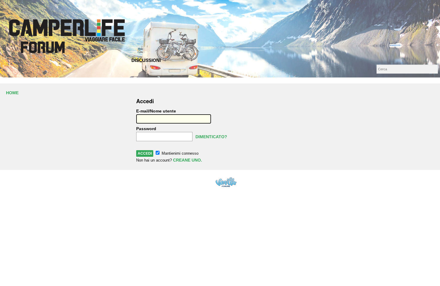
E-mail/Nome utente (156, 111)
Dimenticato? (211, 136)
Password (146, 128)
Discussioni (146, 60)
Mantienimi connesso (179, 153)
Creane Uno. (187, 160)
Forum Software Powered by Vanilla (226, 182)
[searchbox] (407, 69)
